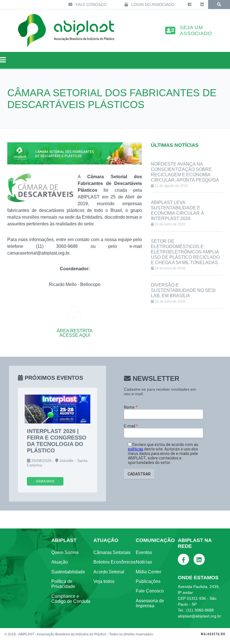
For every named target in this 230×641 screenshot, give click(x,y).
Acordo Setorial (108, 571)
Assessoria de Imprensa (150, 603)
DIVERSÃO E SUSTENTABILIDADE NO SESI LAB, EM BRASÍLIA (183, 290)
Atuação (59, 562)
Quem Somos (65, 552)
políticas (135, 449)
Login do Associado (152, 4)
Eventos (144, 552)
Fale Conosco (91, 4)
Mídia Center (148, 571)
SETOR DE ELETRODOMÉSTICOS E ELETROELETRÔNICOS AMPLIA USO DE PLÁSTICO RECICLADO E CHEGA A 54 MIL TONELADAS (185, 252)
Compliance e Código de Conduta (70, 599)
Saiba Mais (45, 481)
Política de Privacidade (63, 584)
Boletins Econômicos (114, 562)
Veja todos (103, 581)
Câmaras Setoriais (111, 552)
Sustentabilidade (68, 571)
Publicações (148, 581)
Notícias (144, 562)
